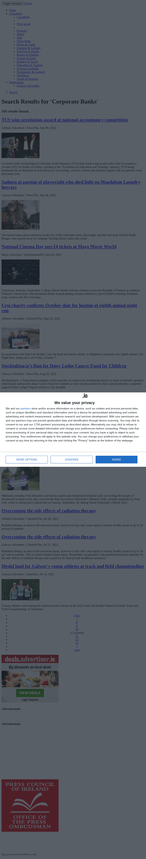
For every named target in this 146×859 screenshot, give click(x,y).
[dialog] (73, 429)
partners (26, 408)
